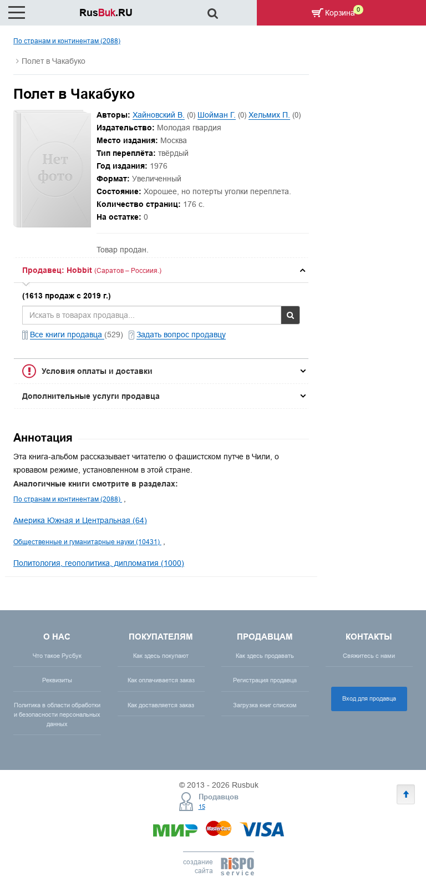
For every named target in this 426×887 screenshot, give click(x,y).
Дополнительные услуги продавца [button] (91, 396)
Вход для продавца (369, 698)
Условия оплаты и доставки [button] (97, 371)
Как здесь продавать (265, 656)
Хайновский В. (159, 114)
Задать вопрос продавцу (181, 334)
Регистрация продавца (265, 680)
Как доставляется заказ (161, 705)
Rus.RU (106, 12)
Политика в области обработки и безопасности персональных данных (57, 714)
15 (202, 806)
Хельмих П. (269, 114)
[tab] (161, 270)
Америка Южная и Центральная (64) (80, 520)
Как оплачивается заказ (161, 680)
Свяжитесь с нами (369, 656)
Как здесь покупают (161, 656)
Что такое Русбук (57, 656)
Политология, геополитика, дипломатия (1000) (98, 563)
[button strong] (161, 270)
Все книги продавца (67, 334)
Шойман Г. (216, 114)
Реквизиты (57, 680)
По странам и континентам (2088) (66, 41)
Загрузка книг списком (265, 705)
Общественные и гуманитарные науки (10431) (87, 542)
